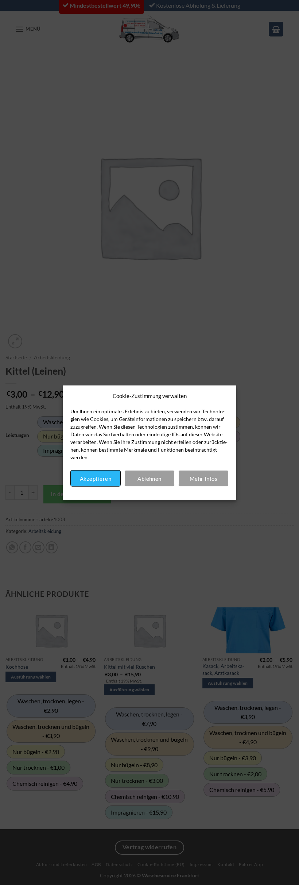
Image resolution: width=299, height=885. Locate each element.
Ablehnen (149, 478)
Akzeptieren (95, 478)
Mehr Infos (204, 478)
